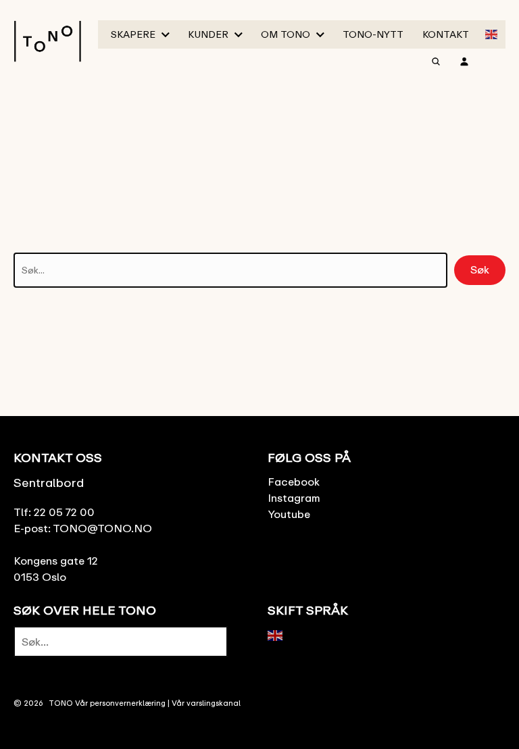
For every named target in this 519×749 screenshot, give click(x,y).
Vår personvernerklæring (120, 702)
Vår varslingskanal (206, 702)
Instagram (294, 498)
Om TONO (285, 34)
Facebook (294, 481)
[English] (492, 33)
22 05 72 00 (64, 512)
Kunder (208, 34)
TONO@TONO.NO (102, 528)
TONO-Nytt (373, 34)
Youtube (289, 514)
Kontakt (445, 34)
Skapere (133, 34)
